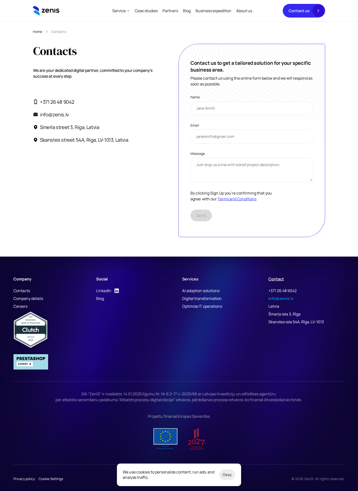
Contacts (21, 290)
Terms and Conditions (236, 199)
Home (37, 31)
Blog (100, 298)
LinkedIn (103, 290)
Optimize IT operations (202, 306)
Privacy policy (24, 478)
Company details (28, 298)
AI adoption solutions (200, 290)
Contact (276, 279)
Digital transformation (202, 298)
